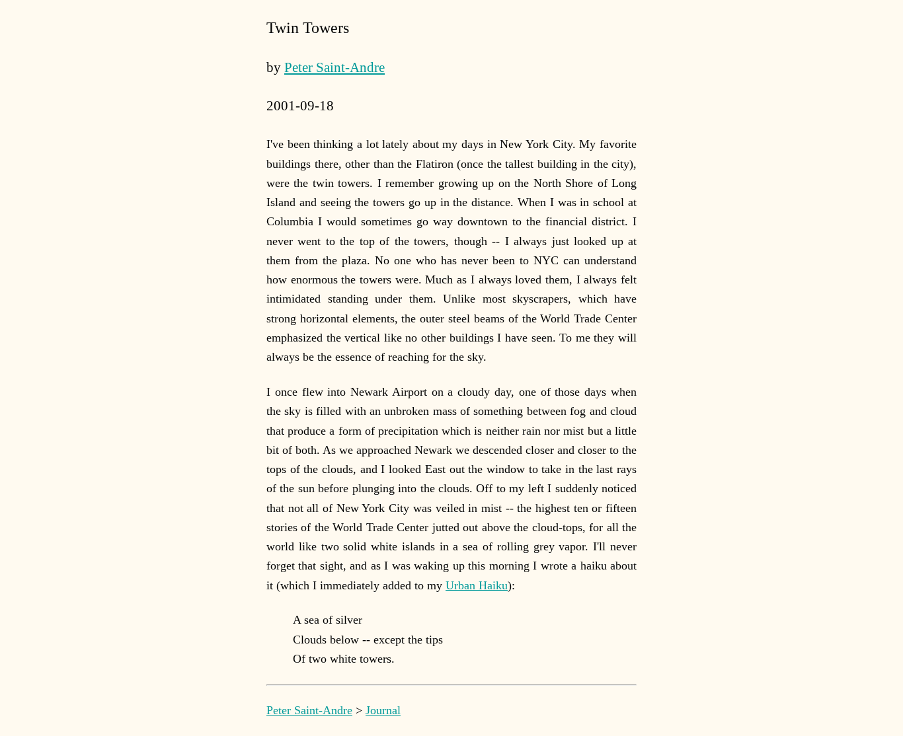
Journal (383, 710)
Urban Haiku (477, 585)
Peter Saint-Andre (334, 67)
